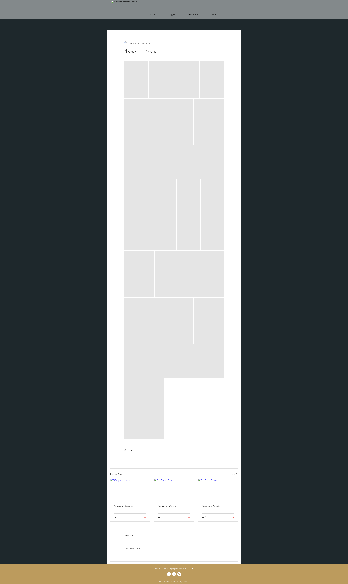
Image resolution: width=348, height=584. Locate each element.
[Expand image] (136, 79)
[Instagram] (174, 574)
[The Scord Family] (218, 490)
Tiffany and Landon (124, 505)
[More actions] (222, 43)
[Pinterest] (179, 574)
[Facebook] (169, 574)
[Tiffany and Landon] (130, 490)
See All (235, 474)
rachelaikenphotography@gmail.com (168, 568)
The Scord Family (211, 505)
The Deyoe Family (167, 505)
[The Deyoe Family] (174, 490)
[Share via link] (131, 450)
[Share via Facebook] (125, 450)
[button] (234, 20)
